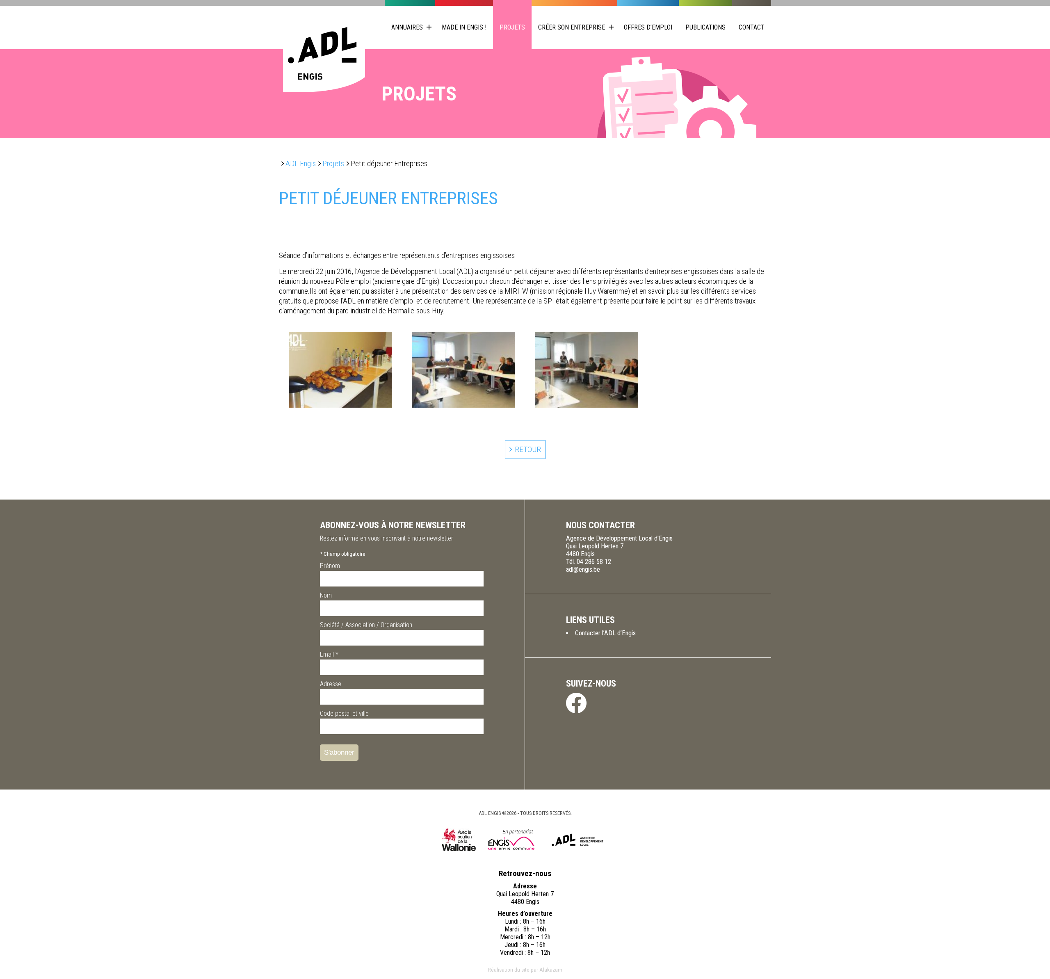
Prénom (330, 566)
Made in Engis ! (464, 27)
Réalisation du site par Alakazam (525, 969)
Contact (752, 27)
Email (329, 654)
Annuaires (407, 27)
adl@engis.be (583, 569)
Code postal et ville (344, 713)
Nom (326, 595)
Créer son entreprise (571, 27)
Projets (512, 27)
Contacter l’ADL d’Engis (605, 633)
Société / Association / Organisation (366, 625)
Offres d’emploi (648, 27)
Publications (705, 27)
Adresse (330, 684)
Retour (528, 449)
